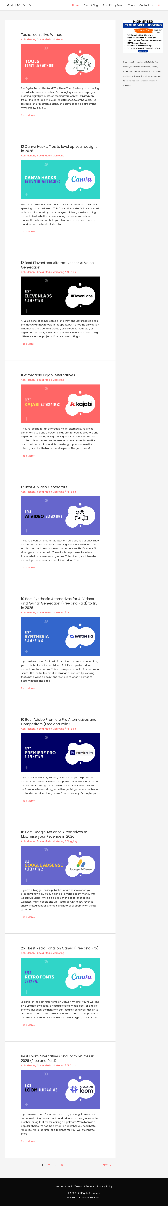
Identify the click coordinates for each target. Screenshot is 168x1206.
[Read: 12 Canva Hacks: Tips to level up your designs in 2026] (60, 179)
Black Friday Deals (113, 5)
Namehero (86, 1197)
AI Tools (71, 272)
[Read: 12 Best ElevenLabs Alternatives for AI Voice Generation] (60, 295)
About (68, 1186)
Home (75, 5)
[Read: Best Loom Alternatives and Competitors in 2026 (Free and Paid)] (60, 1089)
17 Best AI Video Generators (44, 487)
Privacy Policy (104, 1186)
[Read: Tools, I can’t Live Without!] (60, 63)
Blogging (72, 841)
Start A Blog (91, 5)
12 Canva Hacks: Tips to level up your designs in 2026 (59, 148)
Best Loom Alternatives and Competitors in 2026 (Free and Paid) (57, 1058)
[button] (158, 5)
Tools (131, 5)
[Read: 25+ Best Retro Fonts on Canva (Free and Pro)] (60, 976)
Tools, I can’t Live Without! (43, 34)
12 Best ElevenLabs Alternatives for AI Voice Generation (57, 265)
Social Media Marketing (50, 39)
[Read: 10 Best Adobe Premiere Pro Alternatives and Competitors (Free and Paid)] (60, 752)
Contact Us (146, 5)
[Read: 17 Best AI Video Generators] (60, 515)
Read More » (28, 115)
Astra (99, 1197)
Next (107, 1165)
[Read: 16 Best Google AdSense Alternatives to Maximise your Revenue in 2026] (60, 865)
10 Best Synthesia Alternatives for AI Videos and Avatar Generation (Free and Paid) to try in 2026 (59, 603)
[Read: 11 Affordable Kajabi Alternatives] (60, 403)
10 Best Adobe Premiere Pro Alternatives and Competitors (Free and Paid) (58, 721)
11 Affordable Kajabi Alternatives (48, 375)
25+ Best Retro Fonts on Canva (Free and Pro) (60, 948)
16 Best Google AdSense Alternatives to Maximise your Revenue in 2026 (54, 834)
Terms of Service (84, 1186)
